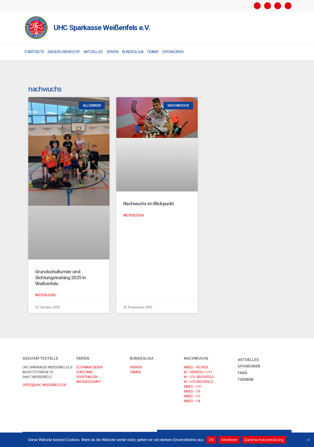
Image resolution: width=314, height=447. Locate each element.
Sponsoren (172, 52)
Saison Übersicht (64, 52)
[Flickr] (277, 5)
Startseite (34, 52)
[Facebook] (257, 5)
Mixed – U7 (192, 396)
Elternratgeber (89, 367)
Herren (136, 367)
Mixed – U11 (193, 386)
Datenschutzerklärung (264, 439)
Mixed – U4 (192, 401)
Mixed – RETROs (196, 367)
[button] (287, 52)
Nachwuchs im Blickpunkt (148, 203)
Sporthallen (86, 377)
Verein (112, 52)
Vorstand (84, 372)
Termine (246, 379)
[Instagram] (267, 5)
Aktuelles (93, 52)
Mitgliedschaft (88, 382)
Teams (153, 52)
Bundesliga (132, 52)
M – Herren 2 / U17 (198, 372)
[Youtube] (288, 5)
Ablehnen (229, 439)
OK (211, 439)
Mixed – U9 (192, 391)
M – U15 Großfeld (199, 377)
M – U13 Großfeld (198, 382)
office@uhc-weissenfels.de (44, 385)
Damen (135, 372)
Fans (242, 373)
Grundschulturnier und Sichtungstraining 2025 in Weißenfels (60, 278)
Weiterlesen (45, 295)
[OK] (308, 439)
